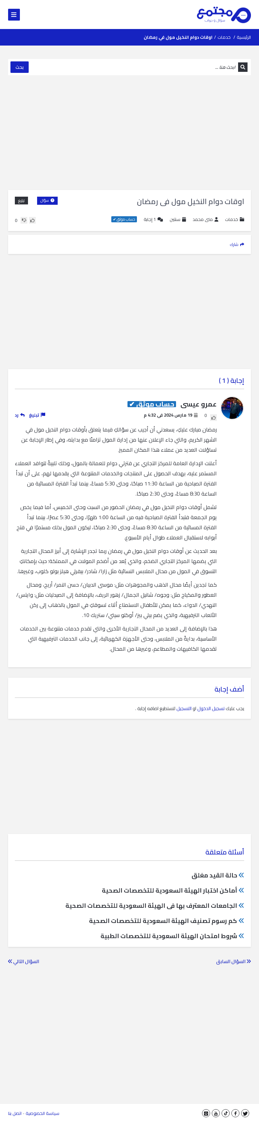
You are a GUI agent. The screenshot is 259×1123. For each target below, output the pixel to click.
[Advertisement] (129, 132)
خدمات (224, 37)
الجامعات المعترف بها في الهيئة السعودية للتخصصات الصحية (151, 905)
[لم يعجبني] (24, 220)
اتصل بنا (15, 1113)
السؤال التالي (25, 961)
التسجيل (184, 708)
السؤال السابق (231, 961)
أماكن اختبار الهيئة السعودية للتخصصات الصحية (169, 890)
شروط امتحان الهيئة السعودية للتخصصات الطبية (168, 936)
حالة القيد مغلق (214, 875)
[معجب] (32, 220)
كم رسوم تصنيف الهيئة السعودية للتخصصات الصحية (163, 920)
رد (17, 415)
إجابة (150, 219)
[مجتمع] (224, 14)
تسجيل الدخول (211, 708)
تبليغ (21, 200)
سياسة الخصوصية (42, 1113)
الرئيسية (244, 37)
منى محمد (203, 219)
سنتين (175, 219)
